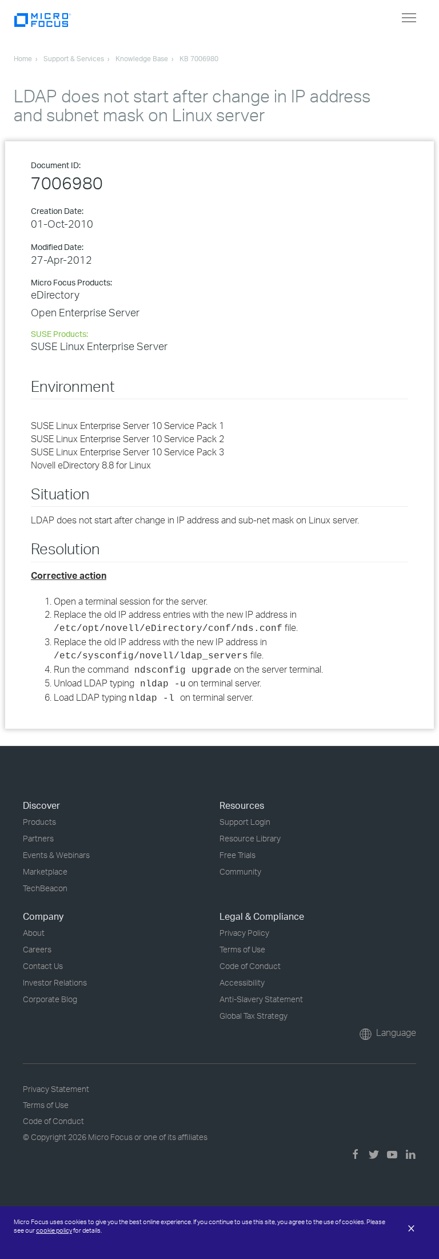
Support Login (245, 822)
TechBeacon (45, 888)
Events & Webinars (56, 855)
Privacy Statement (56, 1089)
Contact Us (43, 966)
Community (240, 871)
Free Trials (238, 855)
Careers (37, 949)
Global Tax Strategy (254, 1015)
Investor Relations (55, 982)
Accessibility (242, 982)
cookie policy (54, 1230)
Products (39, 822)
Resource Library (250, 838)
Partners (38, 838)
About (34, 933)
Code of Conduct (250, 966)
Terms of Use (242, 949)
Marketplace (45, 871)
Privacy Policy (244, 933)
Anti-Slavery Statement (261, 999)
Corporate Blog (50, 999)
